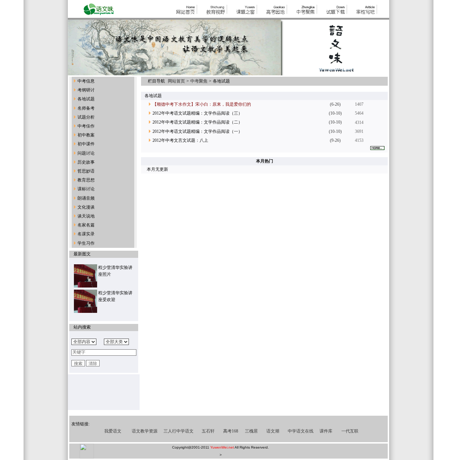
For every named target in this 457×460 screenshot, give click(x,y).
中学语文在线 (300, 431)
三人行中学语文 (179, 431)
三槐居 (251, 431)
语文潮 (272, 431)
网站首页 (177, 81)
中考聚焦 (198, 81)
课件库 (326, 431)
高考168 (230, 431)
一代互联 (349, 431)
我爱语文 (112, 431)
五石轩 (208, 431)
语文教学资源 (144, 431)
